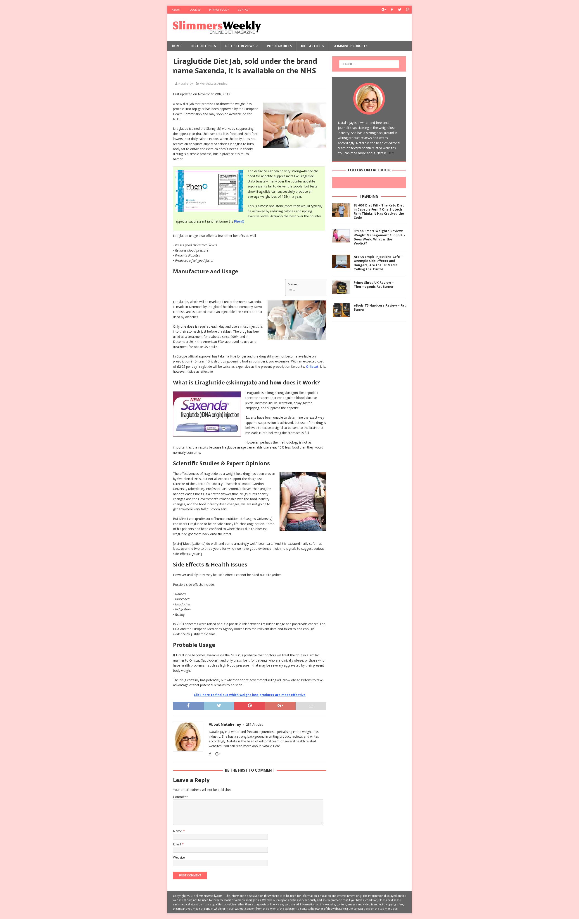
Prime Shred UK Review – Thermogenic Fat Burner (374, 284)
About (176, 9)
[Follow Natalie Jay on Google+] (216, 754)
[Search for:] (369, 64)
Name (178, 831)
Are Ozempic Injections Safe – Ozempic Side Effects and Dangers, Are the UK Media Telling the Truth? (378, 262)
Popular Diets (279, 46)
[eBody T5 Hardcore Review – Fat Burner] (341, 310)
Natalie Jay (185, 84)
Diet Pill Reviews (239, 46)
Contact (244, 9)
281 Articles (254, 724)
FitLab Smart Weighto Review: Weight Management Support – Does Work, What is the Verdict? (379, 237)
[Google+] (384, 10)
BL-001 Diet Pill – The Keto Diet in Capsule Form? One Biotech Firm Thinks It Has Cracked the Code (379, 211)
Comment (180, 797)
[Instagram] (408, 10)
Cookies (195, 9)
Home (176, 46)
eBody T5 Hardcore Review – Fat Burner (380, 307)
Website (179, 857)
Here (276, 746)
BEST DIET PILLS (203, 46)
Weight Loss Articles (213, 84)
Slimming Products (350, 46)
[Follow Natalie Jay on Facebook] (210, 754)
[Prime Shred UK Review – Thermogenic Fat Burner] (341, 287)
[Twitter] (400, 10)
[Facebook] (392, 10)
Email (177, 844)
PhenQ (239, 221)
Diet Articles (312, 46)
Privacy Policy (219, 9)
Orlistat (312, 366)
